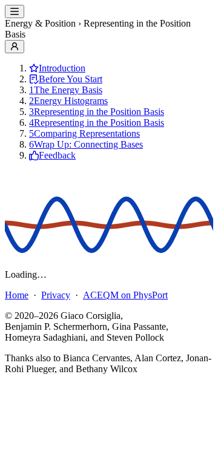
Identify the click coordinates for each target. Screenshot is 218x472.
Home (16, 295)
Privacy (55, 295)
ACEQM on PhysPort (125, 295)
